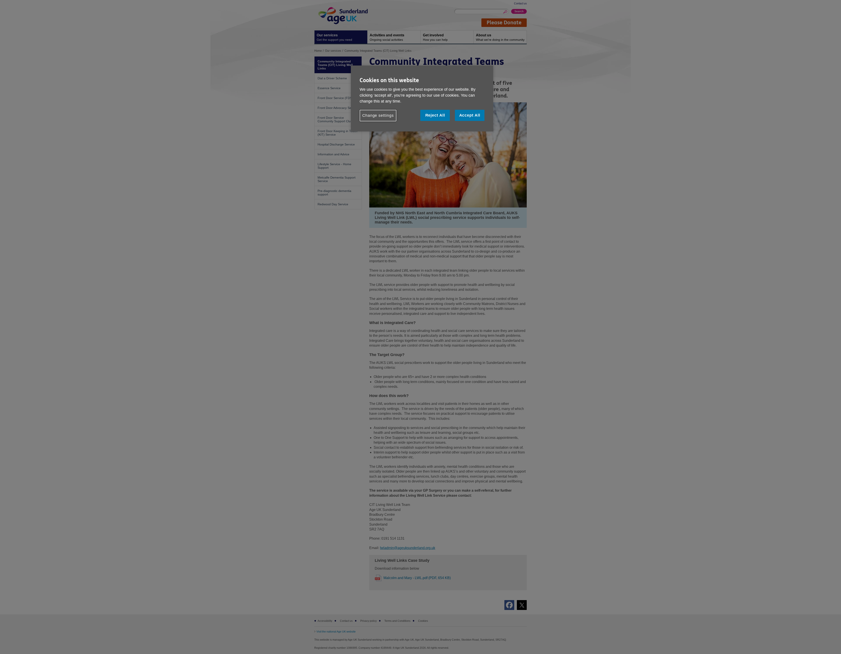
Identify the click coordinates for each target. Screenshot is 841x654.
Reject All (435, 115)
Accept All (469, 115)
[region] (422, 98)
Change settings (378, 115)
